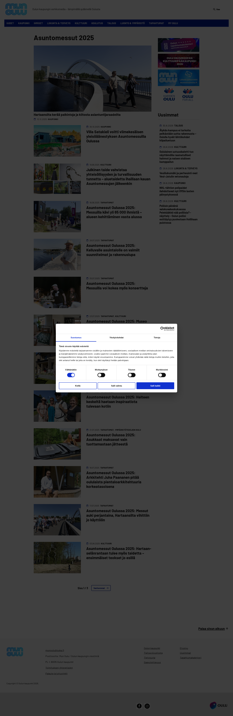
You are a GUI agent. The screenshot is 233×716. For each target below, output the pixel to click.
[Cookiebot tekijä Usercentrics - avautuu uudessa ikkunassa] (162, 329)
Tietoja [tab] (157, 337)
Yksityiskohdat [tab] (116, 337)
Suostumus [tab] (76, 337)
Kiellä (77, 386)
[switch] (101, 375)
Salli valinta (116, 386)
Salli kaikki (155, 386)
